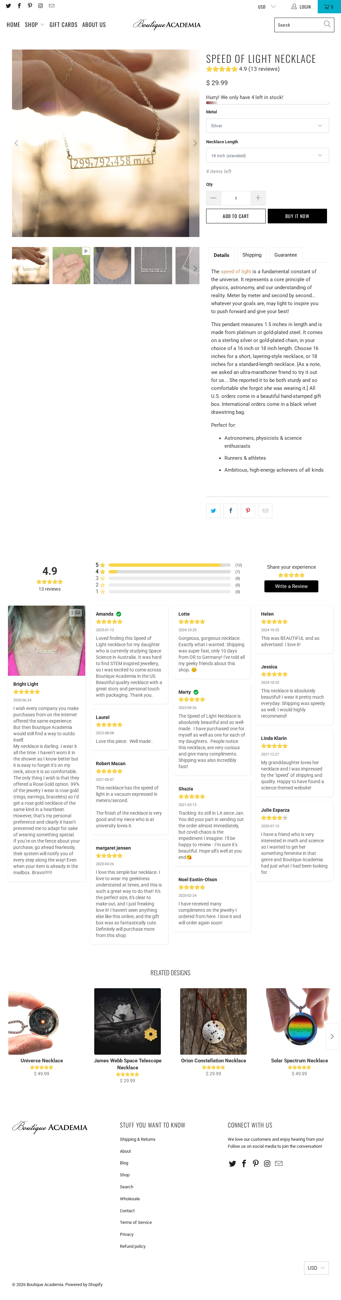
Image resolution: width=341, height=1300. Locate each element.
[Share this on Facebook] (230, 511)
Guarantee (285, 255)
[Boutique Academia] (167, 25)
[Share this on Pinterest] (248, 511)
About (125, 1151)
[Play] (106, 143)
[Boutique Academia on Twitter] (8, 6)
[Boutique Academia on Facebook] (19, 6)
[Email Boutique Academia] (51, 6)
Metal (211, 111)
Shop (32, 24)
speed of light (236, 272)
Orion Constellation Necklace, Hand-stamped (81, 1279)
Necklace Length (222, 141)
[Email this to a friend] (265, 511)
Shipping (251, 255)
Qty (209, 184)
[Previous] (17, 143)
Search (126, 1186)
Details (221, 255)
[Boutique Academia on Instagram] (40, 6)
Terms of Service (136, 1222)
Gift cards (64, 24)
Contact (127, 1210)
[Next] (194, 143)
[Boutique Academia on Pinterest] (30, 6)
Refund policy (133, 1246)
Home (13, 24)
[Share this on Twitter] (213, 511)
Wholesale (130, 1198)
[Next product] (332, 1036)
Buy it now (297, 215)
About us (94, 24)
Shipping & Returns (138, 1139)
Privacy (127, 1234)
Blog (124, 1162)
